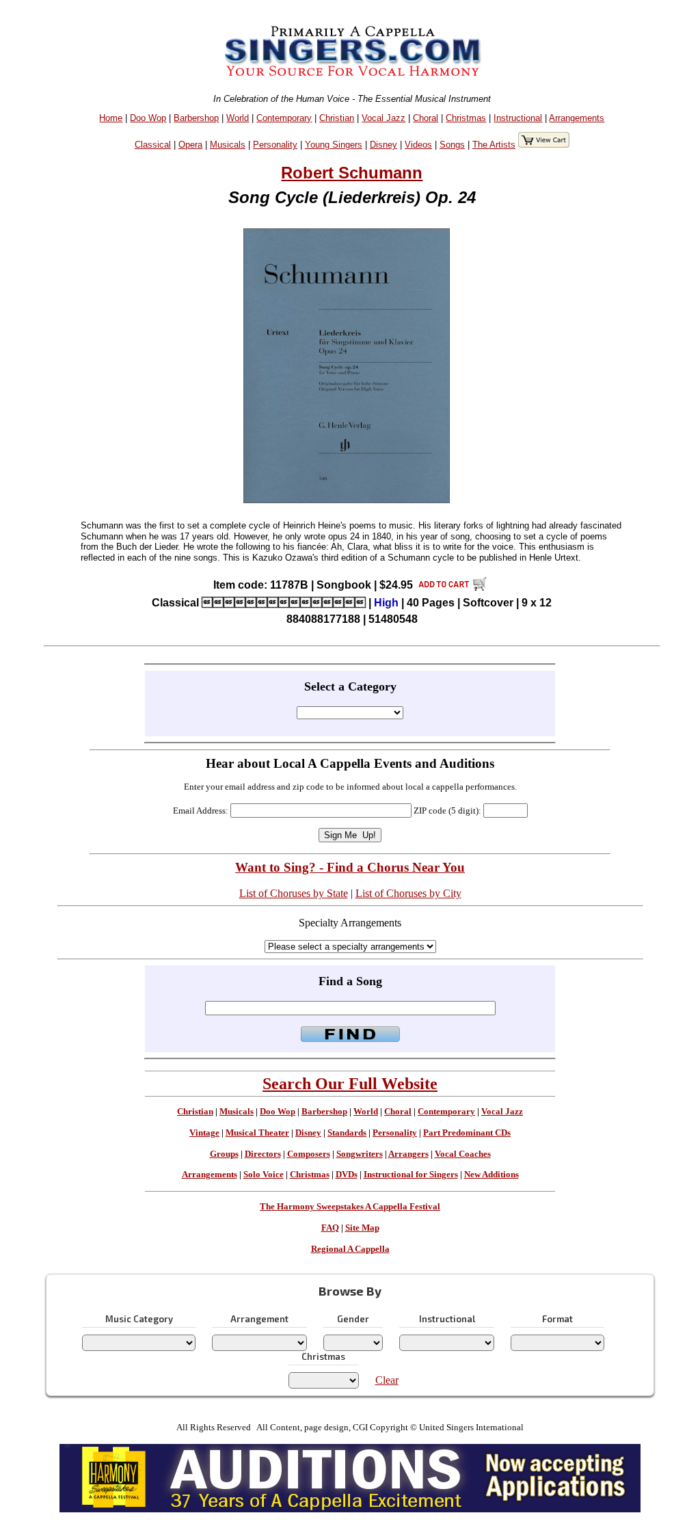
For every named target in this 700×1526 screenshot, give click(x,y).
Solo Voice (263, 1174)
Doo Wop (148, 118)
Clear (387, 1380)
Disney (383, 144)
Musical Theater (257, 1133)
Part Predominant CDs (467, 1133)
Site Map (362, 1228)
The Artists (493, 144)
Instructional (518, 118)
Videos (418, 144)
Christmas (466, 118)
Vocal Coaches (463, 1154)
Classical (153, 144)
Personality (275, 144)
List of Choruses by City (408, 893)
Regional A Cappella (350, 1249)
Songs (452, 144)
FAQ (330, 1228)
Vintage (204, 1133)
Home (110, 118)
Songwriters (359, 1154)
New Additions (491, 1174)
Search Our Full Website (350, 1084)
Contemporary (284, 118)
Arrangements (576, 118)
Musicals (227, 144)
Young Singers (333, 144)
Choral (425, 118)
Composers (308, 1154)
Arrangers (408, 1154)
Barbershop (196, 118)
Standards (346, 1133)
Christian (336, 118)
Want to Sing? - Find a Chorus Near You (350, 867)
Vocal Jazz (383, 118)
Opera (190, 144)
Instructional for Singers (411, 1174)
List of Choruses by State (293, 893)
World (237, 118)
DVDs (347, 1174)
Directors (263, 1154)
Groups (224, 1154)
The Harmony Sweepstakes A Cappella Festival (350, 1207)
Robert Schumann (351, 172)
